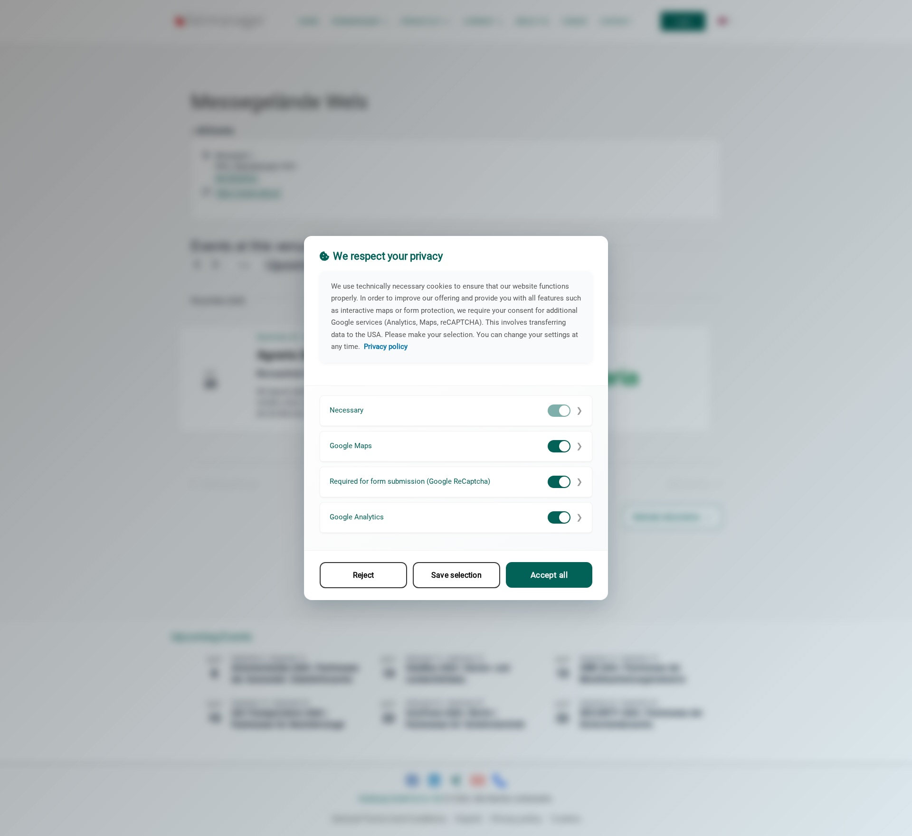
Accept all (549, 575)
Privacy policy (386, 346)
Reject (363, 575)
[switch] (559, 410)
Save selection (456, 575)
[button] (456, 411)
